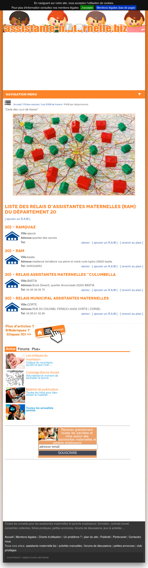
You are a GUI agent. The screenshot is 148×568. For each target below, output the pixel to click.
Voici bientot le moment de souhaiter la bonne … (42, 376)
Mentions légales (26, 537)
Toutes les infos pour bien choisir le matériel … (41, 393)
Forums (23, 349)
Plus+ (36, 349)
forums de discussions (97, 546)
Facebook (68, 26)
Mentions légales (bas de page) (116, 7)
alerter (85, 242)
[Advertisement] (74, 61)
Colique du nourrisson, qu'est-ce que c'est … (40, 363)
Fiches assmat (31, 104)
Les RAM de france (51, 104)
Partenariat (119, 537)
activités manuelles (70, 546)
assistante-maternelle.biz (41, 546)
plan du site (91, 537)
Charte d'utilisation (50, 537)
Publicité (105, 537)
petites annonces (124, 546)
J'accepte (87, 7)
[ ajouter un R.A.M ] (17, 219)
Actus (10, 349)
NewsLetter (79, 26)
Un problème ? (73, 537)
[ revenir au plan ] (131, 242)
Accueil (17, 104)
